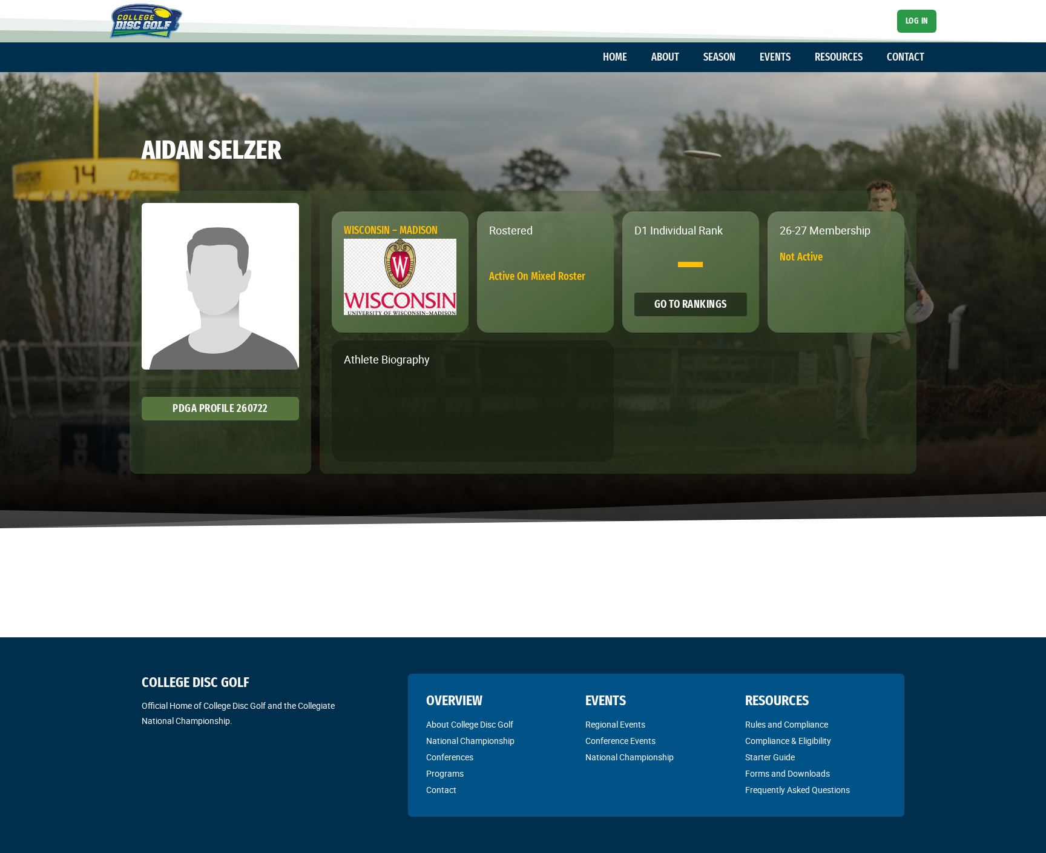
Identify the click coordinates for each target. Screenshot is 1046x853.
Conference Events (620, 740)
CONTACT (905, 57)
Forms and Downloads (787, 773)
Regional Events (615, 724)
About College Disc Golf (469, 724)
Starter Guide (770, 757)
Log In (917, 21)
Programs (445, 773)
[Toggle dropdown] (633, 57)
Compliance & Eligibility (788, 740)
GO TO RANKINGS (690, 304)
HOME (615, 57)
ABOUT (665, 57)
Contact (441, 790)
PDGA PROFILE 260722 (220, 408)
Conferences (449, 757)
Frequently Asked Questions (797, 790)
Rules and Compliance (786, 724)
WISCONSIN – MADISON (391, 230)
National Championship (470, 740)
